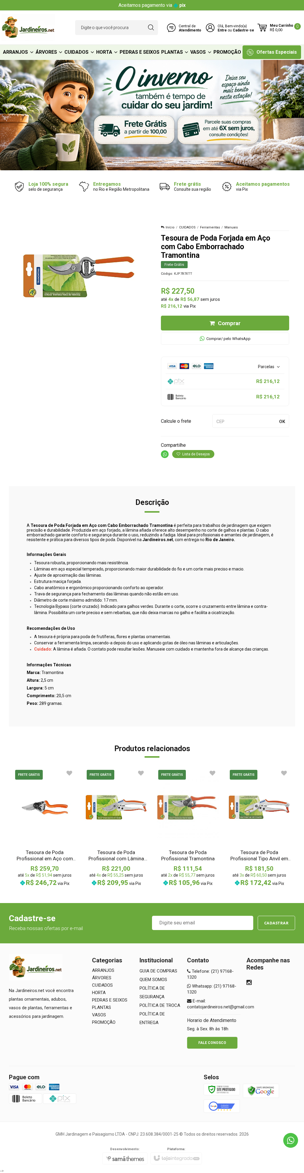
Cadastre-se (243, 30)
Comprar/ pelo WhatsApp (228, 338)
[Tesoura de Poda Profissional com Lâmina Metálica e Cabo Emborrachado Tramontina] (116, 827)
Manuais (231, 227)
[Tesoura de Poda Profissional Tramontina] (188, 827)
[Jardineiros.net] (28, 27)
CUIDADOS (187, 227)
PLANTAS (101, 1007)
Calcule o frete (176, 421)
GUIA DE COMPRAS (158, 971)
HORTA (99, 992)
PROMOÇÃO (103, 1022)
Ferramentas (210, 227)
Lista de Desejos (195, 454)
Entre (222, 30)
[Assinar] (276, 923)
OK (282, 421)
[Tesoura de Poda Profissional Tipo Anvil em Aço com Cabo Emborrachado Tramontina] (259, 827)
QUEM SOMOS (153, 979)
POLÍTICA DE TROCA (160, 1005)
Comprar (229, 323)
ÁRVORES (101, 977)
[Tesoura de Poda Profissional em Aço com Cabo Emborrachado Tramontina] (45, 827)
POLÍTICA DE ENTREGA (152, 1018)
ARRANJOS (103, 970)
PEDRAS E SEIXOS (109, 1000)
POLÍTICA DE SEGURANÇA (152, 992)
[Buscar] (151, 27)
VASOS (99, 1015)
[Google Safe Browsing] (261, 1090)
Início (170, 227)
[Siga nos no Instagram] (249, 983)
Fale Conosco (212, 1043)
